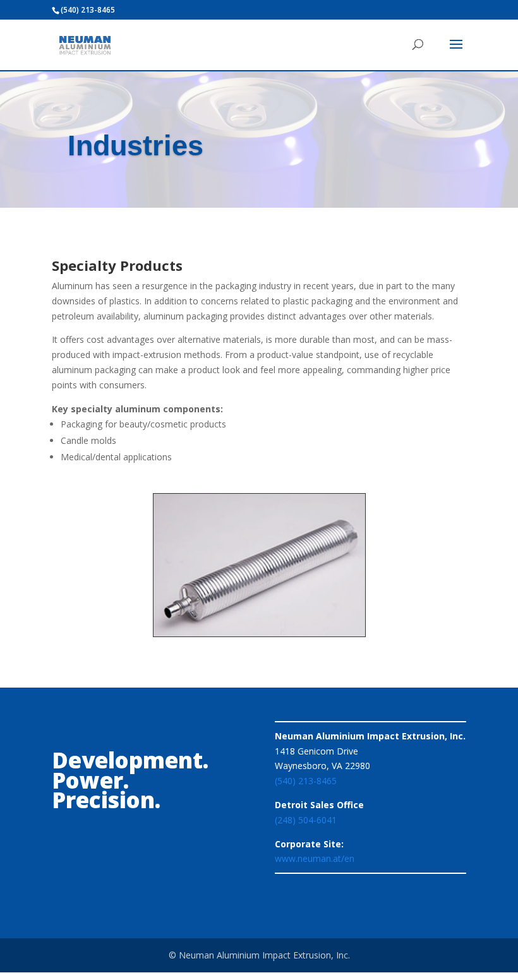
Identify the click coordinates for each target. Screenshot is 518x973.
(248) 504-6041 (306, 820)
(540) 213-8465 (306, 781)
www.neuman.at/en (314, 858)
